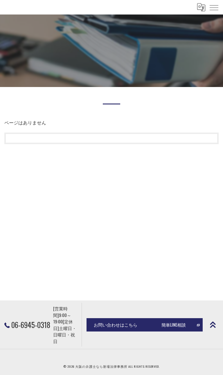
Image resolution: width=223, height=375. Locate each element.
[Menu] (214, 7)
